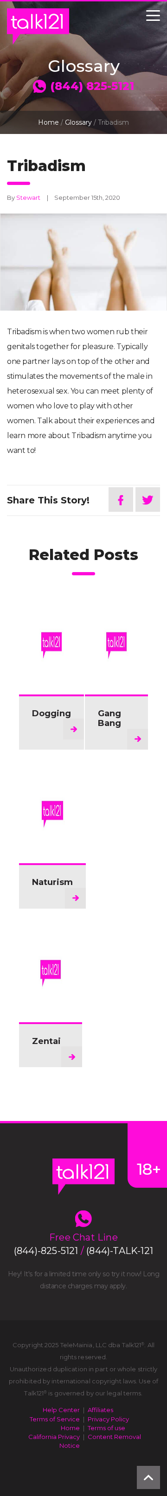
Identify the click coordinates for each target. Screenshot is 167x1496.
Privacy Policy (108, 1419)
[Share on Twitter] (147, 499)
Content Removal (114, 1436)
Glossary (78, 122)
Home (48, 122)
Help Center (61, 1409)
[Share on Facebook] (121, 499)
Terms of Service (55, 1419)
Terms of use (106, 1428)
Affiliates (100, 1409)
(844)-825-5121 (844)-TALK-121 (83, 1250)
